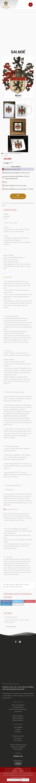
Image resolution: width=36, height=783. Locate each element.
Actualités (18, 729)
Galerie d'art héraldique (18, 705)
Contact (18, 763)
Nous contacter (18, 740)
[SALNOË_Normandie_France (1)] (18, 77)
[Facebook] (16, 642)
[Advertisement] (18, 28)
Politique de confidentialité (18, 747)
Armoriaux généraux (18, 707)
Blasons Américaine (18, 718)
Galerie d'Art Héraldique (15, 153)
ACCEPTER (25, 780)
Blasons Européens (18, 716)
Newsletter (18, 731)
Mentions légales (18, 749)
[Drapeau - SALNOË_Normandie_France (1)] (18, 143)
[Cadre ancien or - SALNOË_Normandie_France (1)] (18, 126)
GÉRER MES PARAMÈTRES (14, 779)
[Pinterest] (20, 642)
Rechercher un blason (18, 736)
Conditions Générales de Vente (18, 744)
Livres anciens (18, 711)
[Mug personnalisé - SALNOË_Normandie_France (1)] (24, 109)
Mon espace (18, 738)
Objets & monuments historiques (18, 709)
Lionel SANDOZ (18, 727)
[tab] (18, 586)
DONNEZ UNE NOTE (11, 626)
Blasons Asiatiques (18, 720)
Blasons (6, 153)
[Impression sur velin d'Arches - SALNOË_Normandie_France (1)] (9, 109)
